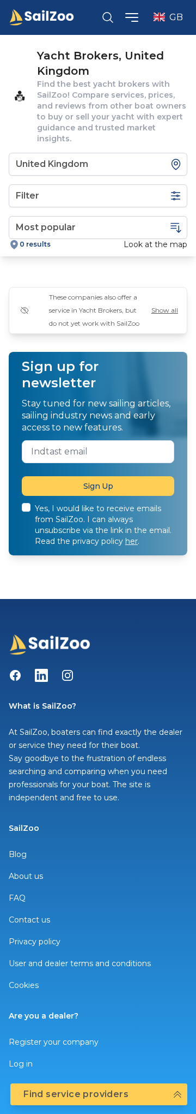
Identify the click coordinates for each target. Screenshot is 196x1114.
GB (176, 17)
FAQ (17, 898)
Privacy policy (34, 942)
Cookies (24, 985)
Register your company (54, 1042)
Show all (164, 310)
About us (26, 876)
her (131, 541)
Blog (18, 854)
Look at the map (155, 244)
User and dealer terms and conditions (80, 963)
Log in (21, 1064)
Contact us (29, 920)
